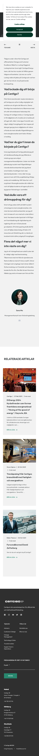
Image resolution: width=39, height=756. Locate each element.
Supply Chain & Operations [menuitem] (8, 648)
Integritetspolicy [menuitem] (8, 748)
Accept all (19, 29)
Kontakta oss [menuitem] (24, 628)
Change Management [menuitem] (8, 636)
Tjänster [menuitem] (7, 624)
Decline (19, 35)
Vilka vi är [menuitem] (23, 624)
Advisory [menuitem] (7, 628)
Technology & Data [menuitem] (10, 640)
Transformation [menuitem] (9, 644)
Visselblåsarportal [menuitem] (21, 748)
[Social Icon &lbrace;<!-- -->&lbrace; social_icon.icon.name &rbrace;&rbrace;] (5, 615)
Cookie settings (19, 24)
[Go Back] (19, 44)
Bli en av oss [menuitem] (23, 632)
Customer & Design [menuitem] (10, 632)
